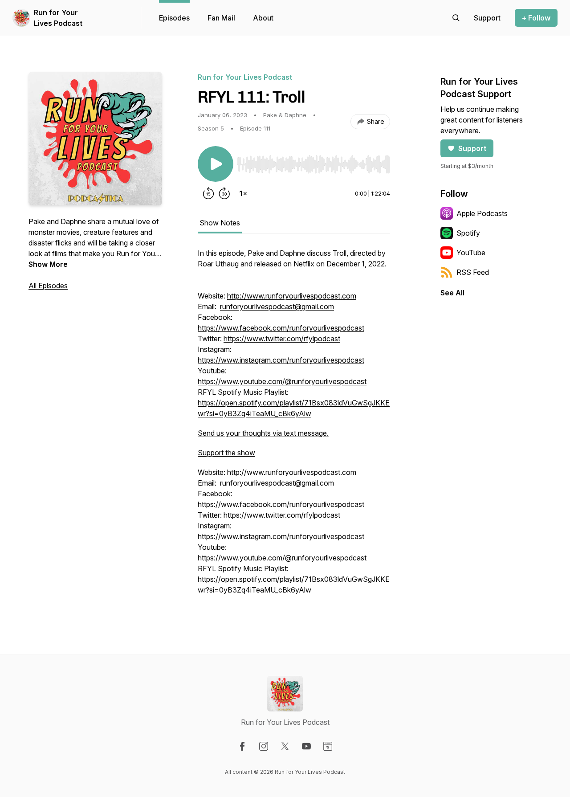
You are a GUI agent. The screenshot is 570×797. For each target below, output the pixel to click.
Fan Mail (221, 17)
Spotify (468, 233)
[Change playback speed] (243, 193)
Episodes (174, 17)
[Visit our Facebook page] (242, 746)
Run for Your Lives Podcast (58, 18)
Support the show (226, 452)
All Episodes (48, 285)
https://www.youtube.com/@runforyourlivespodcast (282, 381)
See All (452, 292)
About (263, 17)
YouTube (470, 252)
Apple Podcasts (482, 213)
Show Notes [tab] (220, 222)
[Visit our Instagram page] (263, 746)
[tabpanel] (294, 426)
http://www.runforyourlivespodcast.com (291, 295)
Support (472, 148)
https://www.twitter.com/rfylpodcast (282, 338)
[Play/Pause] (215, 164)
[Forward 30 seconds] (224, 193)
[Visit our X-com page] (285, 746)
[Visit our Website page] (327, 746)
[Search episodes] (456, 17)
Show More (48, 264)
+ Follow (536, 17)
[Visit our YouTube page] (306, 746)
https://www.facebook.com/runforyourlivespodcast (281, 327)
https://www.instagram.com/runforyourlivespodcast (281, 360)
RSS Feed (472, 272)
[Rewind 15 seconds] (208, 193)
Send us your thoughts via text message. (263, 433)
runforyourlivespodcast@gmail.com (277, 306)
